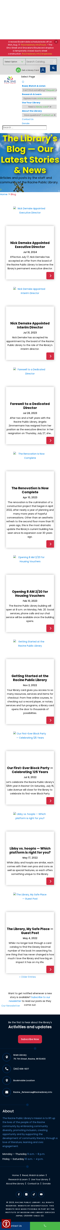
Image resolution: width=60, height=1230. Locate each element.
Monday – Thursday (23, 1154)
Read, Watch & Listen (33, 1175)
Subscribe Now (30, 1039)
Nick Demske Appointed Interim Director (30, 325)
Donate (47, 1183)
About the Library (15, 1183)
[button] (56, 42)
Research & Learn (18, 1179)
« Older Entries (27, 977)
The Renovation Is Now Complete (30, 490)
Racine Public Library (27, 1202)
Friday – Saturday (22, 1159)
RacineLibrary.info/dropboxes (37, 53)
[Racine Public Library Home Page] (10, 80)
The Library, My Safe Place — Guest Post (30, 931)
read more (50, 275)
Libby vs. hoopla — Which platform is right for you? (30, 850)
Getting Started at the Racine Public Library (30, 678)
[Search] (54, 61)
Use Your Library (39, 1179)
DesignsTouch (39, 1205)
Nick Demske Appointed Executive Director (30, 245)
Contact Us (33, 1183)
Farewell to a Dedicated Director (30, 406)
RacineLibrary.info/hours (33, 44)
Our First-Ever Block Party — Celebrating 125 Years (30, 770)
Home (4, 194)
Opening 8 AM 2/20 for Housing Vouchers (30, 593)
